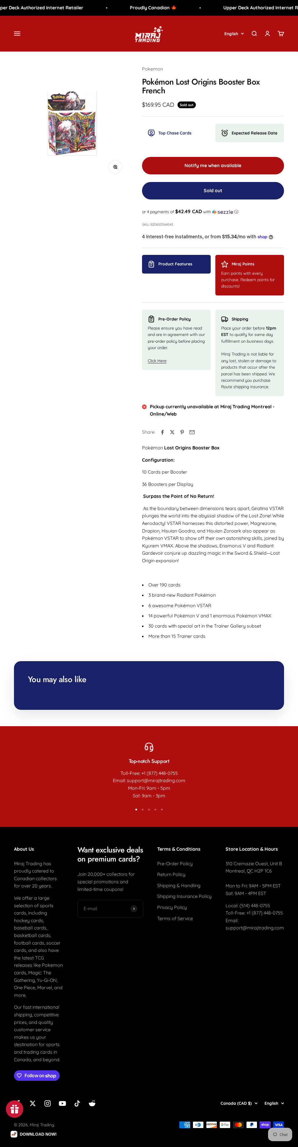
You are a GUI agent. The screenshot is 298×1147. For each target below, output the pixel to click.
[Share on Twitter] (172, 432)
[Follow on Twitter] (33, 1103)
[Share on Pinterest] (182, 432)
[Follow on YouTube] (62, 1103)
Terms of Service (175, 918)
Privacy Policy (172, 907)
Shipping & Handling (179, 885)
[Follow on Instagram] (48, 1103)
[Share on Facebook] (162, 432)
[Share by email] (192, 432)
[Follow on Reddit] (92, 1103)
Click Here (157, 360)
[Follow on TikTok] (77, 1103)
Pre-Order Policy (175, 863)
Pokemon (152, 69)
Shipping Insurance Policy (184, 896)
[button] (213, 212)
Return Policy (171, 874)
